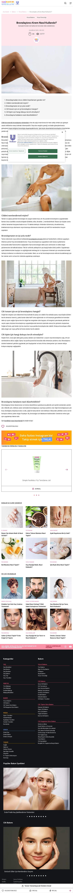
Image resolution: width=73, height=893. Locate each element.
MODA (5, 712)
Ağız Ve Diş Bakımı (43, 669)
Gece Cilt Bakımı (43, 684)
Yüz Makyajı (7, 686)
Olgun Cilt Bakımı (43, 709)
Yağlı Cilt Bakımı (42, 713)
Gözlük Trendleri (8, 722)
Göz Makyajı (7, 688)
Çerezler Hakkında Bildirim (26, 142)
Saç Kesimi (6, 669)
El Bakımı (40, 671)
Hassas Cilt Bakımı (43, 707)
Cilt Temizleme (42, 686)
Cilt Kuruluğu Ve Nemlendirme (47, 732)
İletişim (4, 879)
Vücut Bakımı (23, 12)
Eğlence (5, 747)
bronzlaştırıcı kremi (36, 239)
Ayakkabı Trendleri (8, 720)
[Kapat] (62, 132)
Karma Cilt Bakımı (43, 716)
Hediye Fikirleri (7, 749)
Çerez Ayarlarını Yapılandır (16, 151)
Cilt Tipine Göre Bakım (9, 705)
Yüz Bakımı (41, 667)
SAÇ (4, 664)
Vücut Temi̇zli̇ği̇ (42, 675)
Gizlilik (4, 881)
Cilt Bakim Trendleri (44, 699)
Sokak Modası (7, 717)
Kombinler (6, 724)
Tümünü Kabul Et (43, 156)
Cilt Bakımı (6, 703)
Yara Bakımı (41, 739)
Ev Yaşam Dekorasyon (10, 755)
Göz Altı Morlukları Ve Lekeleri (47, 728)
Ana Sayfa (6, 12)
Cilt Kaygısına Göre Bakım (10, 707)
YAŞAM (5, 742)
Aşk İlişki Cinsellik (8, 751)
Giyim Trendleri (7, 715)
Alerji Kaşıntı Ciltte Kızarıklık (46, 737)
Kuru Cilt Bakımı (42, 711)
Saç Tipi (5, 675)
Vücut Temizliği (41, 17)
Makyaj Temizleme (43, 690)
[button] (34, 495)
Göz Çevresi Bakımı (43, 688)
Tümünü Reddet (42, 151)
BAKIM (5, 698)
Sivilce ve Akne (42, 724)
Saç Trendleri (7, 678)
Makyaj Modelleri (8, 692)
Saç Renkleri (7, 671)
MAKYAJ (6, 683)
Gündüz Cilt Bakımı (43, 692)
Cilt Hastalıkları (42, 741)
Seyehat (5, 753)
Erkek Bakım (7, 734)
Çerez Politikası (18, 879)
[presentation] (6, 470)
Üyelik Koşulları (17, 881)
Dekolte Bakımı (42, 697)
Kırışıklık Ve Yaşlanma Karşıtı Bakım (48, 743)
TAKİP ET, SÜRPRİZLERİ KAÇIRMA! (53, 646)
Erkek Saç (6, 732)
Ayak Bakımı (41, 673)
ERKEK (5, 729)
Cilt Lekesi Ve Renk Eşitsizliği (46, 730)
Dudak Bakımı (42, 694)
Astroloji (5, 758)
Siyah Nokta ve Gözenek (45, 726)
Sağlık (5, 745)
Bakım (14, 12)
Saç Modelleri (7, 667)
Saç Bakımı (6, 673)
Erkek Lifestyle (7, 736)
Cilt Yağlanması (42, 735)
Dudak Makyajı (7, 690)
